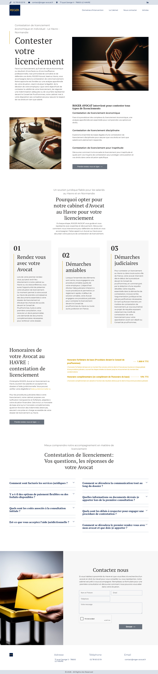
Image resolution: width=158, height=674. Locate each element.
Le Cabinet (113, 10)
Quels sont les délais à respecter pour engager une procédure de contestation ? (113, 512)
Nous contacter (130, 10)
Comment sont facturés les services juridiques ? (38, 483)
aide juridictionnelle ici (40, 389)
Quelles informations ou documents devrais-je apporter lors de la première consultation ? (110, 498)
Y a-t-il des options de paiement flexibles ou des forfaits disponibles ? (38, 496)
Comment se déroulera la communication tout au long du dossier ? (112, 484)
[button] (42, 484)
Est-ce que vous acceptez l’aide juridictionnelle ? (39, 522)
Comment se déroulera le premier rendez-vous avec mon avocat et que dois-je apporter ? (113, 526)
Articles (145, 10)
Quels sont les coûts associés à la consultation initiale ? (37, 509)
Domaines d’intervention (93, 10)
